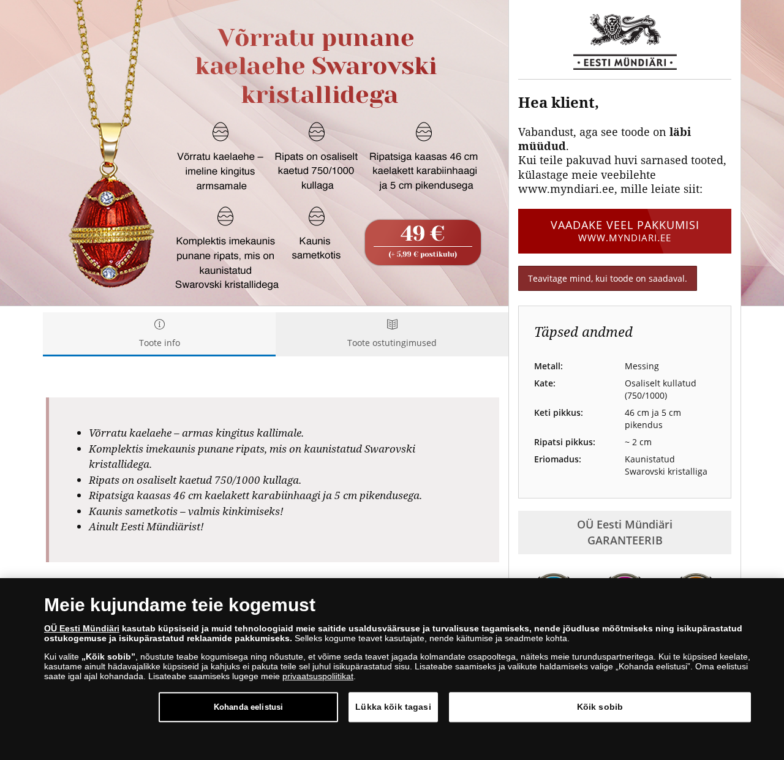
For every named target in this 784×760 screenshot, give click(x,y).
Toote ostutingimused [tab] (392, 342)
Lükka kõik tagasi (393, 707)
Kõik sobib (600, 707)
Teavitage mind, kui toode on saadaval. (607, 278)
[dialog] (392, 669)
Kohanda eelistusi (248, 707)
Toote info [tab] (159, 342)
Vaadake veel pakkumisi (625, 230)
